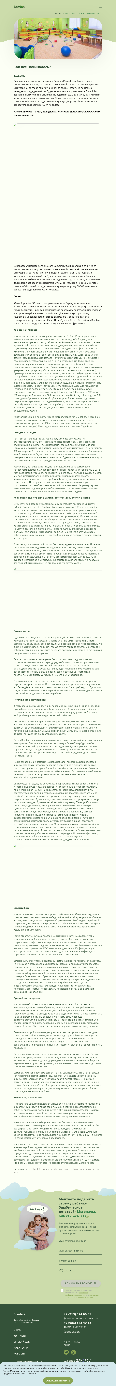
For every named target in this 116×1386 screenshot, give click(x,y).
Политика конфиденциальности (28, 1361)
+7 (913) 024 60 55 (77, 1314)
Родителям (21, 1347)
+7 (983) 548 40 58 (77, 1322)
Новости (19, 1353)
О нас (17, 1329)
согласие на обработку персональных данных (82, 1296)
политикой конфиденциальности (76, 1293)
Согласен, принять (58, 1380)
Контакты (20, 1335)
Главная (58, 13)
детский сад (22, 1341)
